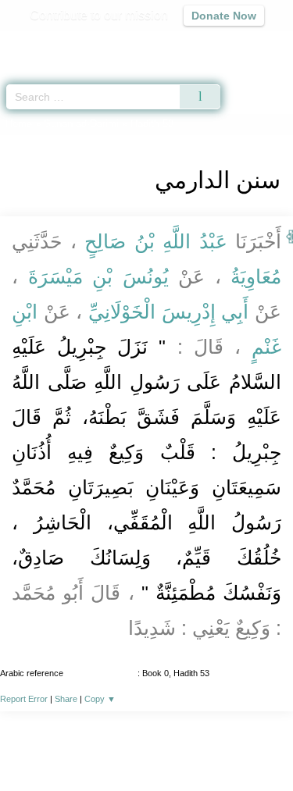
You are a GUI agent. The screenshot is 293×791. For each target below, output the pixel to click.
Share (66, 699)
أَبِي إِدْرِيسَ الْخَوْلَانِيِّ (168, 311)
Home (18, 124)
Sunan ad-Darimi (81, 124)
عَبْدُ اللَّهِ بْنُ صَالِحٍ (156, 241)
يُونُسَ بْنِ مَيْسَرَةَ (98, 276)
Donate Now (223, 15)
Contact (248, 745)
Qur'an (62, 43)
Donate (147, 764)
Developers (186, 745)
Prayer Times (184, 43)
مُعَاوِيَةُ (251, 276)
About (33, 745)
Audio (247, 43)
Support (123, 745)
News (75, 745)
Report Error (24, 699)
